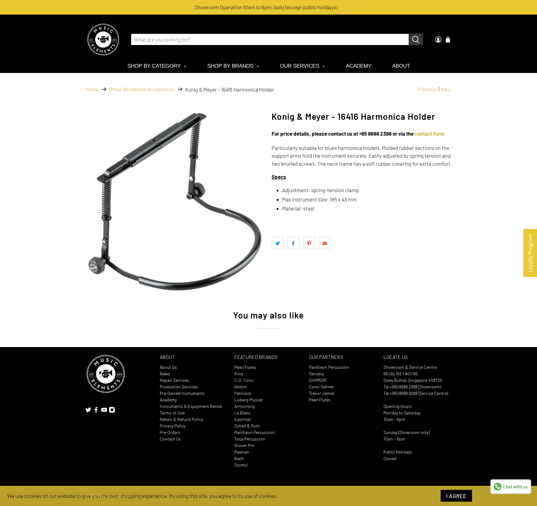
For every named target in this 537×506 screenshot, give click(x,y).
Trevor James (322, 393)
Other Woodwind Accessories (142, 89)
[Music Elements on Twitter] (88, 411)
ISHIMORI (318, 380)
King (238, 373)
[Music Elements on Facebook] (96, 411)
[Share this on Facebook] (293, 243)
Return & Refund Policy (181, 419)
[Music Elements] (103, 39)
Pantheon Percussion (254, 432)
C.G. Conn (244, 380)
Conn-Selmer (321, 386)
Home (92, 89)
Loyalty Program (530, 253)
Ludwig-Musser (248, 399)
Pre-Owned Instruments (182, 393)
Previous (427, 89)
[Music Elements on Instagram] (112, 411)
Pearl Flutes (245, 367)
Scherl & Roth (247, 425)
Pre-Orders (170, 432)
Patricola (242, 393)
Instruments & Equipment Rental (191, 406)
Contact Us (170, 438)
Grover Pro (244, 445)
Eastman (242, 419)
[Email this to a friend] (325, 243)
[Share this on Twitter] (277, 243)
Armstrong (244, 406)
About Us (168, 367)
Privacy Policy (173, 425)
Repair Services (174, 380)
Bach (239, 458)
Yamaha (316, 373)
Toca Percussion (249, 438)
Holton (240, 386)
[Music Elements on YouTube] (104, 411)
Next (446, 89)
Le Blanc (242, 412)
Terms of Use (172, 412)
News (165, 373)
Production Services (179, 386)
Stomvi (241, 465)
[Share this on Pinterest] (309, 243)
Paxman (241, 451)
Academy (168, 399)
